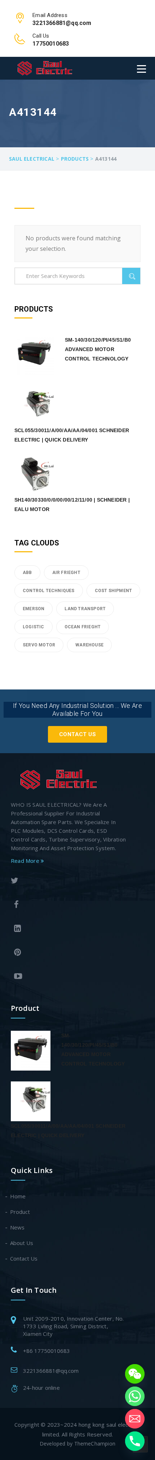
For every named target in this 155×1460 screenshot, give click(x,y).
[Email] (135, 1419)
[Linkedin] (68, 929)
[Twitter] (67, 881)
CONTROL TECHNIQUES (49, 590)
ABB (27, 572)
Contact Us (77, 734)
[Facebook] (68, 905)
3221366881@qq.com (51, 1370)
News (18, 1227)
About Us (22, 1242)
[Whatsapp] (135, 1396)
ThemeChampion (95, 1443)
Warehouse (89, 644)
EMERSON (33, 608)
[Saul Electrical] (45, 68)
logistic (33, 626)
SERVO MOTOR (39, 644)
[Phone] (135, 1441)
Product (20, 1211)
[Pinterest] (68, 953)
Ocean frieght (83, 626)
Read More (26, 860)
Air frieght (66, 572)
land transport (85, 608)
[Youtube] (68, 977)
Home (18, 1196)
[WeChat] (135, 1374)
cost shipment (113, 590)
